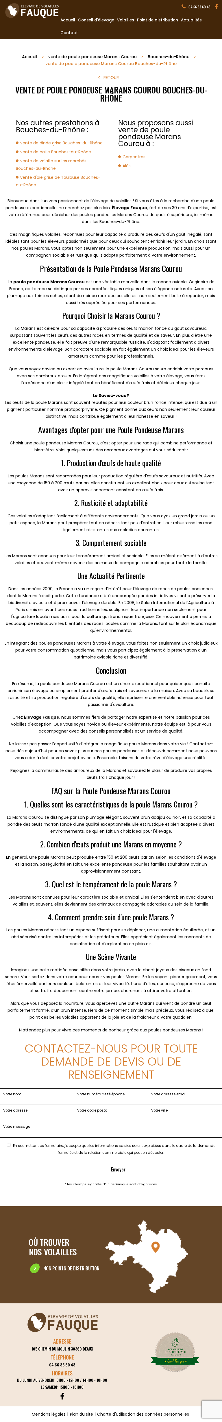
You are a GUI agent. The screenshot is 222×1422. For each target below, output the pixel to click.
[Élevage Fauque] (32, 18)
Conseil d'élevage (96, 20)
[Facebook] (216, 6)
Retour (111, 77)
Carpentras (134, 157)
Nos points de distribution (71, 1268)
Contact (69, 33)
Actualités (191, 20)
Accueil (67, 20)
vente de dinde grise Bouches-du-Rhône (61, 143)
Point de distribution (157, 20)
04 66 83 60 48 (199, 6)
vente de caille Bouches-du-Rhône (55, 152)
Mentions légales (49, 1414)
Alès (127, 166)
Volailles (125, 20)
